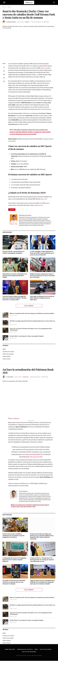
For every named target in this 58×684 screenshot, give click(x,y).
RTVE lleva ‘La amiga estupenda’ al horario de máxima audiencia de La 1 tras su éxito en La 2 (32, 321)
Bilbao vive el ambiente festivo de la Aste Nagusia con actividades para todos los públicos (32, 313)
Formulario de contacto (8, 351)
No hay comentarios (36, 21)
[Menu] (4, 2)
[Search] (54, 2)
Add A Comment (29, 305)
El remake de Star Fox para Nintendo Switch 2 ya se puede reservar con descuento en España (14, 582)
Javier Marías (10, 376)
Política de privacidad (8, 354)
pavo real (44, 68)
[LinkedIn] (4, 74)
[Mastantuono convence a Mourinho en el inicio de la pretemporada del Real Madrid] (15, 265)
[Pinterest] (4, 77)
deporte (27, 21)
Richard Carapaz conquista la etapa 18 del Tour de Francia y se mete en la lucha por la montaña (42, 275)
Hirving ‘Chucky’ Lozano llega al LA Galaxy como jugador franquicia (13, 252)
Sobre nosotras (6, 358)
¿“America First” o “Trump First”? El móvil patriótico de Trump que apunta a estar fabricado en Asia (42, 559)
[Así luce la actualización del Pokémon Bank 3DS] (29, 397)
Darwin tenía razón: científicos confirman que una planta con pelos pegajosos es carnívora (13, 535)
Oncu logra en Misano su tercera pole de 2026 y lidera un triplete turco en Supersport (42, 298)
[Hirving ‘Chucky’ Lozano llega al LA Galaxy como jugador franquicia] (15, 242)
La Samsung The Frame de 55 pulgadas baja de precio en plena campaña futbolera (14, 559)
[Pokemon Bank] (30, 418)
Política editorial (6, 356)
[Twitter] (4, 70)
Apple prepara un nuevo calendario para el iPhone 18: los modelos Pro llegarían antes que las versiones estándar (42, 582)
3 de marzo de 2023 (36, 457)
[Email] (4, 81)
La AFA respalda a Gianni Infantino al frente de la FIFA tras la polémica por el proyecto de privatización (42, 253)
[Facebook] (4, 67)
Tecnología (25, 376)
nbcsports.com (38, 205)
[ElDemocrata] (29, 2)
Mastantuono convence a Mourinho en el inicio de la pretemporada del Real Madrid (15, 275)
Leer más (11, 209)
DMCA (4, 349)
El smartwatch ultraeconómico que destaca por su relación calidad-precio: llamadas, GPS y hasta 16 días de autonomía (42, 536)
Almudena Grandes (11, 21)
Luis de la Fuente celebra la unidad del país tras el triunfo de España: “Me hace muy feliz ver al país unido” (15, 298)
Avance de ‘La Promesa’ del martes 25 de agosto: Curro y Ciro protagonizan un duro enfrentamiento (31, 329)
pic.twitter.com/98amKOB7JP (32, 454)
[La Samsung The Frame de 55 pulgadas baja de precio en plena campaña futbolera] (15, 549)
